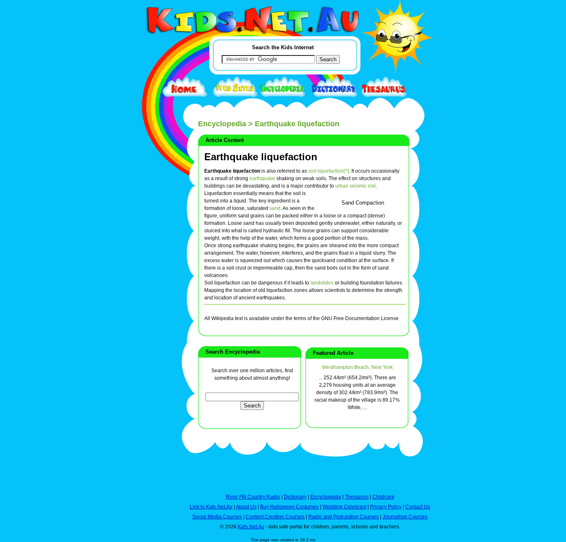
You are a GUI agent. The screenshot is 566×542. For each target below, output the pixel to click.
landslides (322, 283)
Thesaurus (357, 497)
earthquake (262, 178)
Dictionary (295, 497)
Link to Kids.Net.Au (211, 507)
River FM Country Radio (253, 497)
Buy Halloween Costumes (289, 507)
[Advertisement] (152, 303)
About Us (246, 507)
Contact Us (417, 507)
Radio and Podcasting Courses (343, 517)
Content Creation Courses (275, 517)
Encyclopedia (222, 124)
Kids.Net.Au (251, 527)
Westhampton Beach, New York (357, 367)
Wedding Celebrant (344, 507)
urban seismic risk (355, 186)
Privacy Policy (386, 507)
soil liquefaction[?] (328, 171)
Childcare (383, 497)
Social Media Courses (217, 517)
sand (275, 208)
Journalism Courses (405, 517)
